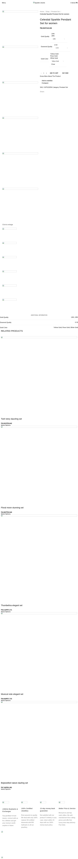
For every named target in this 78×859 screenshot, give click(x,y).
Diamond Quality (46, 46)
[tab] (39, 315)
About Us (4, 849)
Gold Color (44, 59)
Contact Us (5, 853)
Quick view (8, 415)
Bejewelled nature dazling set (14, 783)
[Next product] (75, 17)
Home (42, 11)
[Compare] (3, 415)
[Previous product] (71, 17)
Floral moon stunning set (12, 507)
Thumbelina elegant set (11, 605)
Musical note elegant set (12, 694)
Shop (48, 11)
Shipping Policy (45, 853)
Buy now (65, 73)
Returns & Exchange (47, 849)
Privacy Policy (45, 846)
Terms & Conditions (47, 842)
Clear (53, 64)
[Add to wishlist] (13, 415)
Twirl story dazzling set (11, 419)
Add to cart (54, 73)
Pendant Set (55, 11)
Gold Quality (45, 36)
